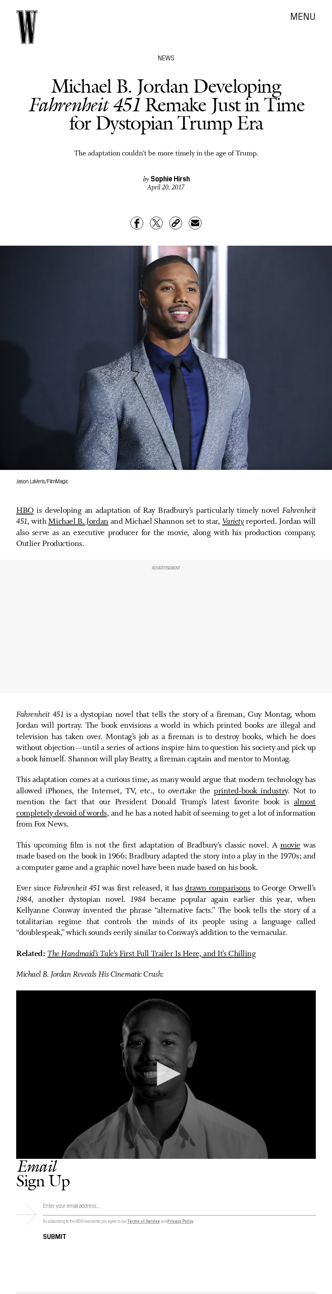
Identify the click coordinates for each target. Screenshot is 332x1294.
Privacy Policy (180, 1221)
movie (290, 845)
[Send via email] (195, 223)
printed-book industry (250, 791)
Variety (233, 521)
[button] (166, 1074)
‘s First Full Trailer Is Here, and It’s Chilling (151, 954)
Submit (54, 1235)
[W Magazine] (27, 27)
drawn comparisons (218, 888)
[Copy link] (175, 223)
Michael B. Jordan (78, 521)
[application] (166, 1074)
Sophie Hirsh (170, 178)
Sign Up (43, 1173)
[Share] (136, 223)
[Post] (156, 223)
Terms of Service (143, 1221)
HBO (25, 511)
